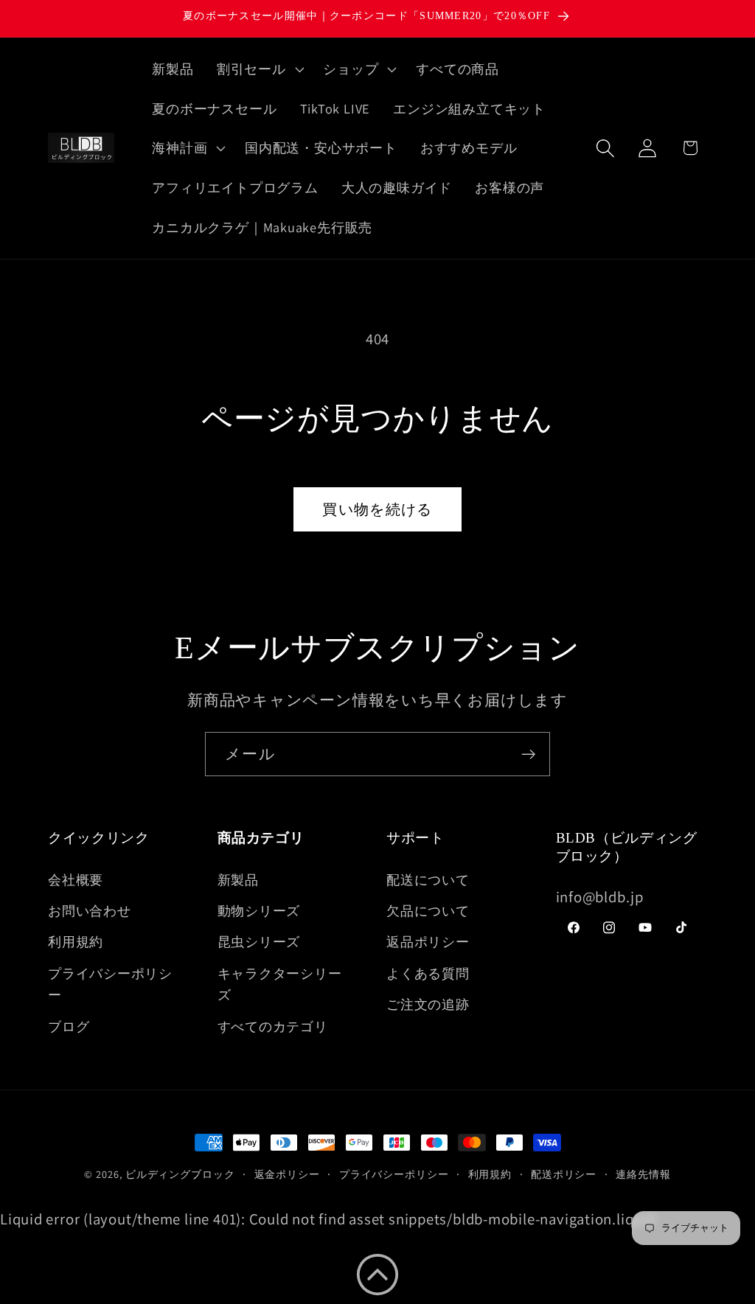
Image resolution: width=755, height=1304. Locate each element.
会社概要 (75, 879)
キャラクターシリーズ (280, 983)
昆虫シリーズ (259, 941)
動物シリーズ (259, 910)
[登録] (528, 754)
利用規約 (75, 941)
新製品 (238, 879)
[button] (258, 69)
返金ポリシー (287, 1174)
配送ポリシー (563, 1174)
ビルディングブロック (180, 1174)
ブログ (68, 1026)
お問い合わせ (89, 910)
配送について (428, 879)
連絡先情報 (643, 1174)
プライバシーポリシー (110, 983)
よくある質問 (428, 973)
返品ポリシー (428, 941)
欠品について (428, 910)
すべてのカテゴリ (273, 1026)
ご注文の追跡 (428, 1004)
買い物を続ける (377, 509)
